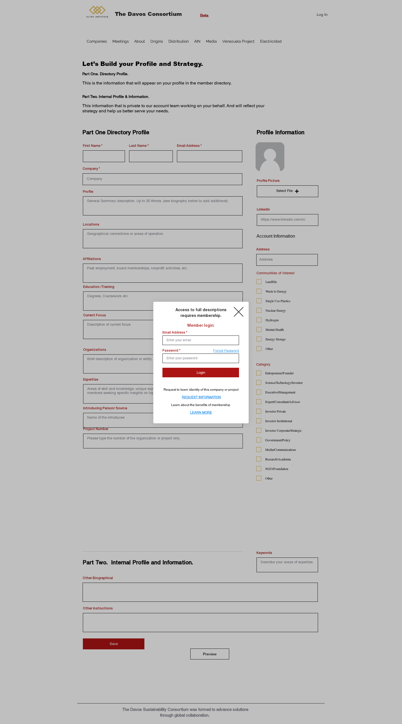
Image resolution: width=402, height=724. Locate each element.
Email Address (173, 332)
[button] (238, 312)
